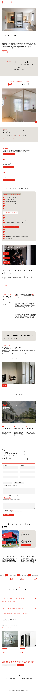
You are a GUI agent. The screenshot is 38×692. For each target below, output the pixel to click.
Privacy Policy (13, 510)
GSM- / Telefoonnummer (24, 470)
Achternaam (22, 465)
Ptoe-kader (13, 220)
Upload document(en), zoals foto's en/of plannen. (11, 495)
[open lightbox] (19, 105)
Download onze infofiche (7, 613)
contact (23, 678)
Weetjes (6, 253)
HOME (6, 678)
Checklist (6, 257)
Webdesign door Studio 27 (25, 690)
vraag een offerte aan (9, 154)
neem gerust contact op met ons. (21, 613)
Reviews (9, 2)
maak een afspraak (26, 545)
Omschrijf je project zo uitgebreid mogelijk (10, 485)
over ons (10, 678)
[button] (35, 2)
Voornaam (5, 465)
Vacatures (15, 678)
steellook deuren (19, 309)
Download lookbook (9, 179)
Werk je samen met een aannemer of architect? (7, 480)
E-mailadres (5, 470)
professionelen (29, 678)
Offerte (4, 51)
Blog (20, 678)
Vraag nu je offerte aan (21, 325)
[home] (3, 2)
